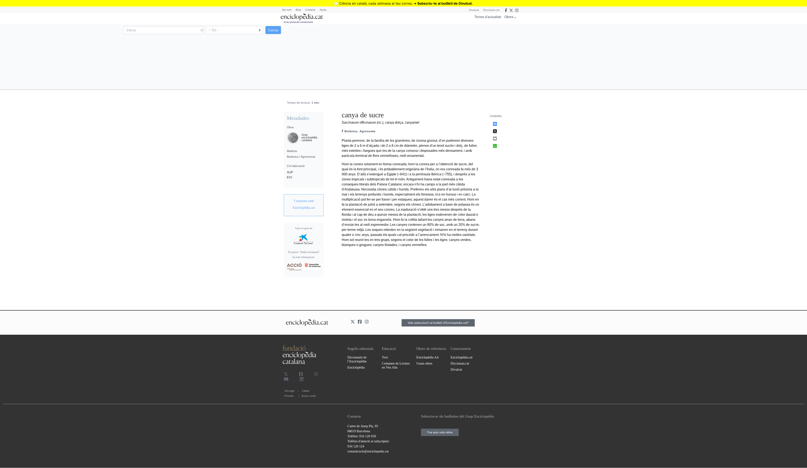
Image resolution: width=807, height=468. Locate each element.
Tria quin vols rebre (440, 432)
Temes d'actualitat (487, 17)
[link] (303, 204)
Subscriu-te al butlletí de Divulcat (444, 3)
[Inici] (302, 16)
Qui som (286, 9)
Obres (508, 17)
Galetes (305, 390)
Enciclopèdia (356, 367)
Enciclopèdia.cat (461, 357)
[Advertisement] (605, 56)
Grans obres (424, 363)
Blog (298, 9)
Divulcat (474, 10)
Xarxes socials (308, 395)
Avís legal (289, 390)
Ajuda (323, 9)
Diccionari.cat (491, 10)
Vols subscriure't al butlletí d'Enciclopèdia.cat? (438, 322)
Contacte (310, 9)
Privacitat (289, 395)
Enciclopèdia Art (427, 357)
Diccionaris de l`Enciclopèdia (357, 359)
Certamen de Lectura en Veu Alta (396, 365)
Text (385, 357)
